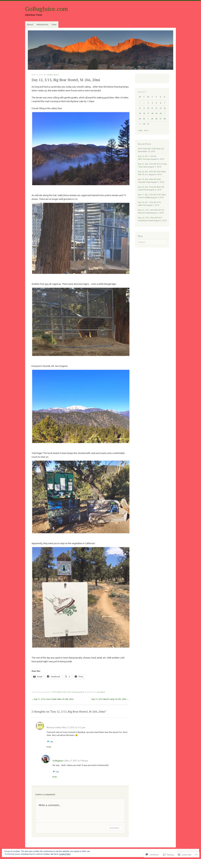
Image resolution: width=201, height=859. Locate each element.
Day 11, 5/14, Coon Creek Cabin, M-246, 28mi (52, 699)
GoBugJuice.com (46, 9)
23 (144, 119)
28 (165, 119)
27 (160, 119)
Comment (114, 828)
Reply (49, 747)
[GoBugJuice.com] (100, 50)
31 (148, 124)
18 (152, 113)
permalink (101, 692)
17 (148, 113)
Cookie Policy (65, 854)
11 (152, 108)
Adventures (42, 24)
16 (144, 113)
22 (140, 119)
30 (144, 124)
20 (160, 113)
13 (160, 108)
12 (156, 108)
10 (148, 108)
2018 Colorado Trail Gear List (151, 149)
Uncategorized (78, 692)
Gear (54, 24)
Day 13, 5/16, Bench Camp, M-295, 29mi (110, 699)
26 (156, 119)
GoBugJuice (53, 75)
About (30, 24)
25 (152, 119)
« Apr (140, 130)
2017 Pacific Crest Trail (61, 692)
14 (165, 108)
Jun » (146, 130)
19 (156, 113)
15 (140, 113)
